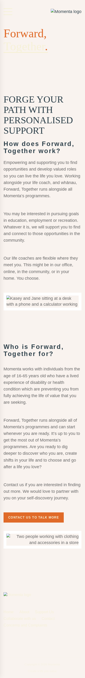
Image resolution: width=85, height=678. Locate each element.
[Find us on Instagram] (17, 640)
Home (9, 612)
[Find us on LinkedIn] (28, 640)
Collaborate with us (20, 619)
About (24, 612)
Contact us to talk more (33, 517)
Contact (48, 619)
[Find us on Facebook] (6, 640)
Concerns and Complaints (25, 625)
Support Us (44, 612)
